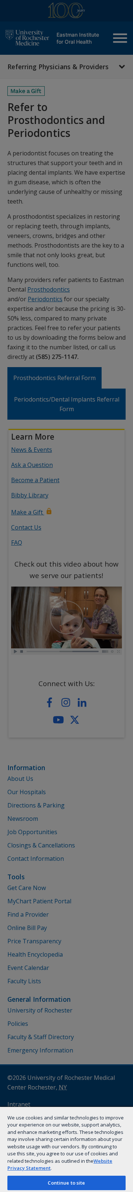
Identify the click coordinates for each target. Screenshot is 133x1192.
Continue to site (66, 1182)
